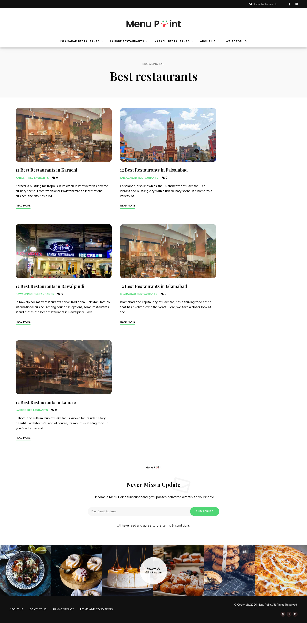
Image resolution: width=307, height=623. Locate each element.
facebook (289, 4)
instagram (296, 4)
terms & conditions (176, 525)
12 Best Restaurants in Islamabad (153, 286)
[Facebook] (282, 614)
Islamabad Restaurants (139, 294)
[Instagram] (289, 614)
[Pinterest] (295, 614)
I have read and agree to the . (154, 525)
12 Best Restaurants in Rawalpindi (50, 286)
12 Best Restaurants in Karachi (46, 170)
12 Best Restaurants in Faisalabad (154, 170)
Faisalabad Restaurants (139, 177)
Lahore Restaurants (32, 410)
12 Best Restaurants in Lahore (46, 402)
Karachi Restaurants (32, 177)
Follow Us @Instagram (153, 570)
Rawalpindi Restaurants (35, 294)
